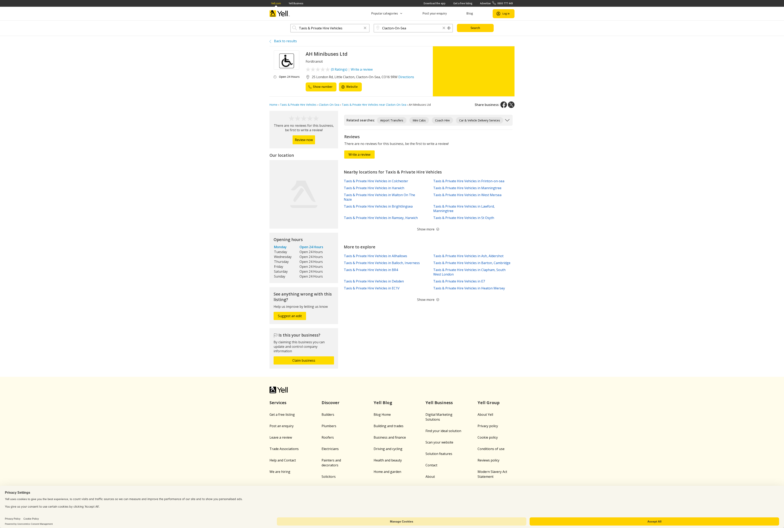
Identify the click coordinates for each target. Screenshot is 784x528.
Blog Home (382, 414)
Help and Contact (283, 460)
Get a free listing (462, 3)
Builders (328, 414)
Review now (304, 140)
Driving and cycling (388, 449)
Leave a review (281, 437)
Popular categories (384, 13)
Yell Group (489, 402)
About (430, 476)
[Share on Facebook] (503, 104)
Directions (406, 77)
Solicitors (329, 476)
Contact (431, 465)
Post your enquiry (434, 13)
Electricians (330, 449)
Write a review (362, 69)
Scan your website (439, 442)
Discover (331, 402)
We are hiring (280, 471)
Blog (469, 13)
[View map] (304, 194)
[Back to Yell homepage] (280, 13)
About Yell (485, 414)
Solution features (438, 453)
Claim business (303, 360)
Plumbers (329, 426)
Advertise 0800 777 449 (496, 3)
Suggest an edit (290, 316)
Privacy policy (488, 426)
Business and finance (390, 437)
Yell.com (276, 3)
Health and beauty (388, 460)
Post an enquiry (282, 426)
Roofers (328, 437)
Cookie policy (488, 437)
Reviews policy (488, 460)
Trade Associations (284, 449)
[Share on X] (511, 104)
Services (278, 402)
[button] (365, 28)
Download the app (434, 3)
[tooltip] (449, 28)
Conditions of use (491, 449)
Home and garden (387, 471)
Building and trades (388, 426)
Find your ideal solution (443, 431)
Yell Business (296, 3)
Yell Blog (383, 402)
